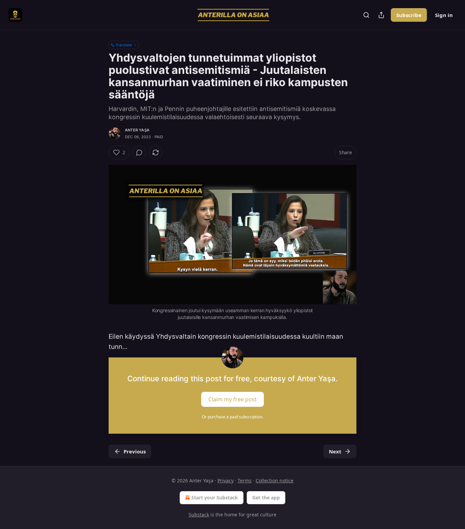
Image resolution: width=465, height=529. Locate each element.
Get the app (266, 497)
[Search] (366, 15)
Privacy (226, 480)
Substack (199, 514)
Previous (135, 451)
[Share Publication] (381, 15)
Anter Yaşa (137, 130)
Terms (245, 480)
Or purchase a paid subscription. (232, 417)
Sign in (444, 15)
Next (335, 451)
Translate (124, 44)
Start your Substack (214, 497)
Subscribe (408, 15)
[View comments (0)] (139, 152)
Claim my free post (232, 399)
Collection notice (274, 480)
